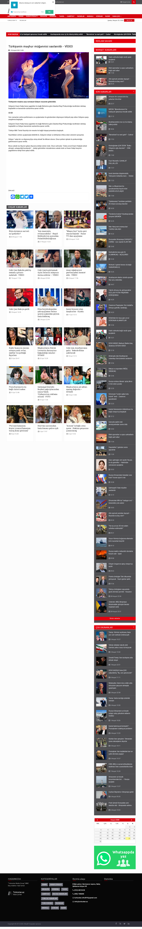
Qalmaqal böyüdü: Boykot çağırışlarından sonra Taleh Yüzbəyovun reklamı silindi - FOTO (48, 392)
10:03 (112, 507)
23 (134, 835)
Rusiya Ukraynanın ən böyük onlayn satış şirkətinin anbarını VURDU (119, 713)
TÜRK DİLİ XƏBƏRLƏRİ (49, 898)
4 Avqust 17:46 (73, 278)
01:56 (112, 584)
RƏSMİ (107, 16)
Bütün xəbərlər (115, 618)
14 (124, 832)
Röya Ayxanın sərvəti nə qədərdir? (19, 232)
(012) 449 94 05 (79, 890)
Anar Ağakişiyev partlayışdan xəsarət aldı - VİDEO (75, 272)
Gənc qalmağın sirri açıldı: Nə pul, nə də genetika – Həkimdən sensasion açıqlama (120, 462)
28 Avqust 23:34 (115, 596)
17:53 (112, 139)
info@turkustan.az (57, 2)
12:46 (112, 376)
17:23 (112, 180)
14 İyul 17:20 (43, 400)
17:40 (112, 155)
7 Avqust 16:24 (115, 771)
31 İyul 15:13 (72, 315)
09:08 (112, 558)
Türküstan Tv (12, 20)
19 (112, 835)
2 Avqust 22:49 (44, 320)
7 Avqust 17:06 (15, 278)
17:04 (112, 196)
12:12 (112, 416)
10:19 (112, 495)
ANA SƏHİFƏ (11, 16)
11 (107, 832)
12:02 (112, 429)
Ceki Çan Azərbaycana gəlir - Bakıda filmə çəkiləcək (76, 350)
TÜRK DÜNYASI (47, 903)
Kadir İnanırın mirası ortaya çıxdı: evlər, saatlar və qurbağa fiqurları (19, 351)
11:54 (112, 62)
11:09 (112, 454)
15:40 (112, 246)
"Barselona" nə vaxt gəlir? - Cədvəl (48, 34)
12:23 (112, 403)
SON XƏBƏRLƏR (103, 92)
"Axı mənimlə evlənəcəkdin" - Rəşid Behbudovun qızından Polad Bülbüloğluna (48, 235)
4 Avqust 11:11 (115, 677)
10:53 (112, 469)
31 (100, 841)
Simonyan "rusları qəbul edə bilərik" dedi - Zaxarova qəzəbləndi (119, 396)
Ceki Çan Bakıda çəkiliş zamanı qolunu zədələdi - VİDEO (20, 272)
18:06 (112, 84)
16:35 (112, 221)
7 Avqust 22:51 (115, 665)
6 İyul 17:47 (43, 431)
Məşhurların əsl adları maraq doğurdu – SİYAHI (76, 389)
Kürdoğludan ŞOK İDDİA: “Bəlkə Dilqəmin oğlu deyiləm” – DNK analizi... (89, 34)
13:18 (112, 350)
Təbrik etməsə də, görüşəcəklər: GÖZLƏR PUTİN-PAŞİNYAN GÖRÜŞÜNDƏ (120, 292)
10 (100, 832)
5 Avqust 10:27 (115, 639)
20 (119, 835)
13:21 (112, 338)
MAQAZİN (43, 16)
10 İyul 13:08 (72, 395)
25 (107, 838)
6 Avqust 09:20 (115, 796)
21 (124, 835)
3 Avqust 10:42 (115, 652)
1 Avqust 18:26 (115, 720)
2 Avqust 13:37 (115, 786)
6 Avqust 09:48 (44, 278)
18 (107, 835)
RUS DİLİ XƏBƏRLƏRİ (60, 894)
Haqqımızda (126, 2)
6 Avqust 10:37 (115, 758)
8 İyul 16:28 (14, 434)
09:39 (112, 73)
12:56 (112, 363)
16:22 (112, 234)
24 (100, 838)
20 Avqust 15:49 (73, 239)
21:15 (112, 116)
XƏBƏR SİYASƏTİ (32, 16)
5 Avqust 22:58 (115, 692)
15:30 (112, 259)
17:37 (112, 168)
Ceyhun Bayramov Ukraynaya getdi (121, 792)
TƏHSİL (61, 16)
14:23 (112, 312)
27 (119, 838)
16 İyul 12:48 (14, 392)
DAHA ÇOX (116, 16)
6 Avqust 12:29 (115, 733)
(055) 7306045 (79, 894)
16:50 (112, 208)
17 (100, 835)
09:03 (112, 571)
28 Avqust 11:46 (16, 237)
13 (119, 832)
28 (124, 838)
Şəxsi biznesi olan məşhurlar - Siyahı (75, 310)
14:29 (112, 299)
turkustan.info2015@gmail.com (86, 898)
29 (129, 838)
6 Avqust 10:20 (115, 705)
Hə (49, 12)
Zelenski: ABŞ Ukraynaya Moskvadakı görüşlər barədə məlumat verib (119, 604)
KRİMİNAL (53, 16)
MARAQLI (90, 16)
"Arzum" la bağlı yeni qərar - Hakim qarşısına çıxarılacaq (77, 428)
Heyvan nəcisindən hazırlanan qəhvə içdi (48, 427)
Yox (42, 12)
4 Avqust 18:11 (115, 746)
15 (129, 832)
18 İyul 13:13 (72, 356)
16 (134, 832)
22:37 (112, 104)
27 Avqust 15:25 (45, 242)
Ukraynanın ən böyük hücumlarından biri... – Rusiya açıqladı (119, 779)
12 (112, 832)
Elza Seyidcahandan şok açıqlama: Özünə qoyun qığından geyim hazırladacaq (48, 313)
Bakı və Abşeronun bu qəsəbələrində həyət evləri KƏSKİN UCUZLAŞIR (118, 188)
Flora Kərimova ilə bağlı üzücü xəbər (17, 388)
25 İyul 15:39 (43, 358)
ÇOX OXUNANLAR (104, 627)
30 (134, 838)
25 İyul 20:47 (14, 358)
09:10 (112, 546)
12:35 (112, 388)
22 (129, 835)
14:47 (112, 284)
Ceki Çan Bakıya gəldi (19, 309)
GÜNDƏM (99, 16)
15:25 (112, 272)
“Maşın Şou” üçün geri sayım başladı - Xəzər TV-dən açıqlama (76, 233)
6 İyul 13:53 (72, 434)
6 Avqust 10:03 (115, 810)
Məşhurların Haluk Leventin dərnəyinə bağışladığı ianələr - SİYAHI (47, 351)
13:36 (112, 325)
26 (112, 838)
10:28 (112, 482)
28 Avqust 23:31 (115, 611)
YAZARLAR (80, 16)
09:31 (112, 533)
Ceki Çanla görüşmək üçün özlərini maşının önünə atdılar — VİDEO (48, 272)
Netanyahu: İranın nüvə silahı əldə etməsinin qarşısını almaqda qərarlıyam (120, 685)
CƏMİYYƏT (71, 16)
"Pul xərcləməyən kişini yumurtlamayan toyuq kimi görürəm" (20, 428)
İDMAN (21, 16)
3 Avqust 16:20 (15, 312)
